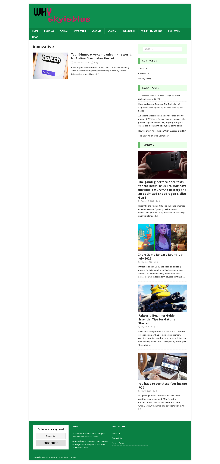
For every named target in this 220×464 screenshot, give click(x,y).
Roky (96, 62)
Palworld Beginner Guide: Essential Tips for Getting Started (156, 319)
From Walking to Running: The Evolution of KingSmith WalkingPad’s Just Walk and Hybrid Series (160, 107)
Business (49, 30)
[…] (99, 74)
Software (174, 30)
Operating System (151, 30)
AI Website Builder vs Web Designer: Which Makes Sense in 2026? (159, 97)
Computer (80, 30)
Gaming (111, 30)
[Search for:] (163, 49)
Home (35, 30)
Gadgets (97, 30)
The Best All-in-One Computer (153, 135)
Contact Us (143, 73)
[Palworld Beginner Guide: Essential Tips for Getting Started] (162, 310)
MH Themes (71, 457)
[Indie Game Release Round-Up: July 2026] (162, 249)
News (35, 37)
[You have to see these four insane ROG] (162, 378)
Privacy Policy (144, 78)
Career (64, 30)
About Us (142, 68)
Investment (128, 30)
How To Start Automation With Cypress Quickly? (162, 130)
